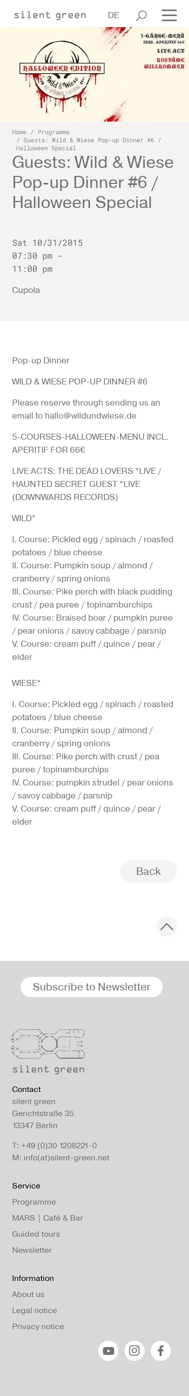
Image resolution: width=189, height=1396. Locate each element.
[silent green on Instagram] (134, 1351)
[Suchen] (141, 15)
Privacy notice (38, 1326)
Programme (54, 132)
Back (148, 871)
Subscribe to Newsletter (92, 986)
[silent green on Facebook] (161, 1351)
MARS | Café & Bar (47, 1218)
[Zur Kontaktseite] (91, 1054)
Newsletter (32, 1250)
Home (19, 132)
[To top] (167, 927)
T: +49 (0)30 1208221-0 (54, 1145)
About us (28, 1294)
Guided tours (36, 1234)
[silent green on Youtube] (108, 1351)
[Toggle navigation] (166, 14)
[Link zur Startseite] (55, 12)
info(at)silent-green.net (66, 1157)
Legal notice (34, 1310)
